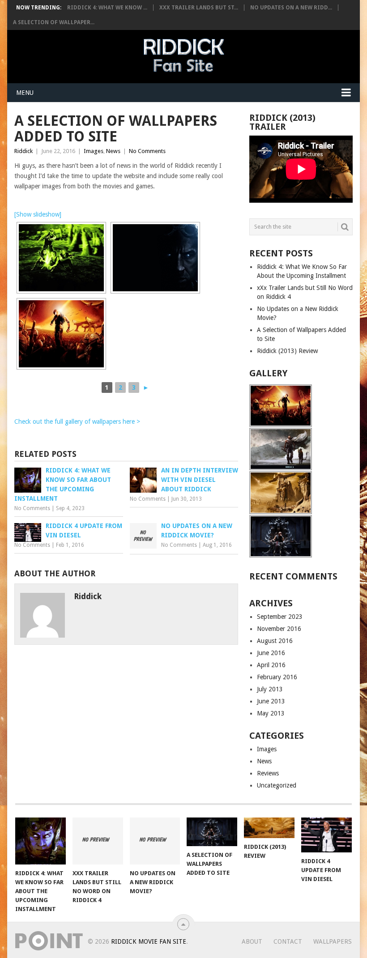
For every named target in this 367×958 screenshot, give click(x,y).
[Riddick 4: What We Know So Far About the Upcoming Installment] (40, 840)
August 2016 (275, 640)
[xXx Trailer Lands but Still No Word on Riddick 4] (98, 840)
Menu (25, 92)
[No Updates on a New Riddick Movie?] (155, 840)
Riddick (23, 151)
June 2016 (271, 652)
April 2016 (271, 664)
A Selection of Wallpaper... (53, 22)
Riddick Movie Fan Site (148, 941)
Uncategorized (276, 785)
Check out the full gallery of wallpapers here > (77, 421)
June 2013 (271, 701)
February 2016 (277, 677)
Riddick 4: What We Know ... (107, 7)
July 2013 (270, 689)
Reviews (268, 773)
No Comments (147, 151)
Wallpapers (332, 941)
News (113, 151)
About (252, 941)
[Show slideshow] (37, 214)
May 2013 (271, 713)
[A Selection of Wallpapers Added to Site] (212, 831)
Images (93, 151)
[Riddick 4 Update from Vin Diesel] (326, 834)
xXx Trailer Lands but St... (198, 7)
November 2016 (279, 628)
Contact (287, 941)
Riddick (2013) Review (287, 350)
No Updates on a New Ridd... (291, 7)
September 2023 (280, 616)
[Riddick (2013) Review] (269, 827)
